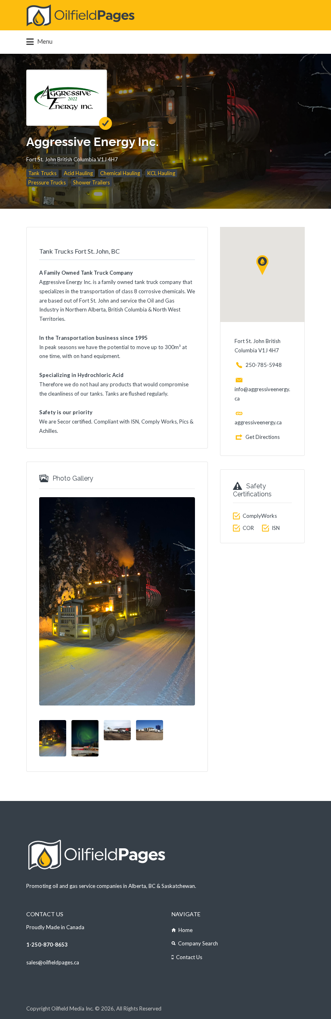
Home (185, 930)
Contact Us (189, 957)
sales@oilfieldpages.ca (52, 962)
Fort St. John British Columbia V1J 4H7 (72, 159)
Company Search (198, 943)
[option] (117, 601)
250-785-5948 (263, 365)
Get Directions (262, 437)
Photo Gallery (72, 478)
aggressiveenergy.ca (258, 422)
